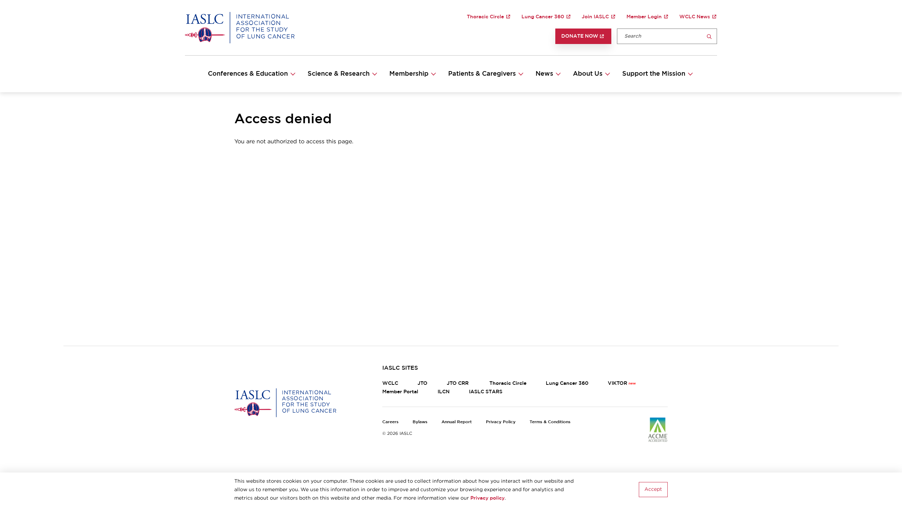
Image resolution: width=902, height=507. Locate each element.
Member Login (644, 16)
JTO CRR (458, 383)
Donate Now (579, 36)
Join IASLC (595, 16)
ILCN (444, 391)
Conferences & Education (248, 74)
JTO (422, 383)
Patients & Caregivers (482, 74)
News (544, 74)
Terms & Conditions (550, 422)
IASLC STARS (485, 391)
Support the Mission (653, 74)
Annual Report (456, 422)
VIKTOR (617, 383)
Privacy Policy (500, 422)
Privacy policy (487, 498)
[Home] (240, 27)
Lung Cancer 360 (542, 16)
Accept (653, 490)
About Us (588, 74)
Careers (390, 422)
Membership (408, 74)
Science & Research (339, 74)
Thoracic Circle (485, 16)
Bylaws (420, 422)
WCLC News (694, 16)
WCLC (390, 383)
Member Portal (400, 391)
